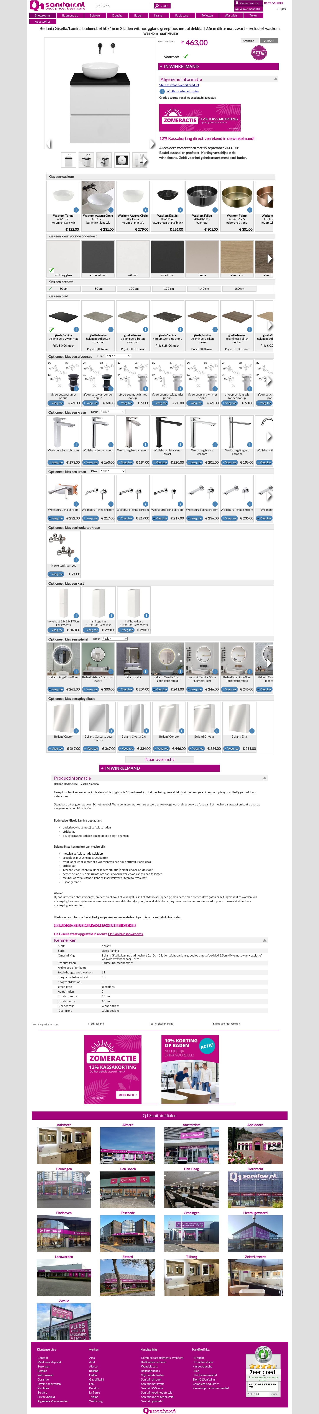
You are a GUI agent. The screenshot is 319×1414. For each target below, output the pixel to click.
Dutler (93, 1375)
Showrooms (42, 15)
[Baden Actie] (190, 1069)
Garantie (42, 1379)
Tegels (253, 15)
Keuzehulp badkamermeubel (210, 1388)
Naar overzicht (159, 759)
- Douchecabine (202, 1362)
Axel (92, 1362)
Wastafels (231, 15)
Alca (92, 1358)
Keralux (94, 1388)
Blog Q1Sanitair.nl (203, 1379)
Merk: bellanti (96, 1023)
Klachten (43, 1388)
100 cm (134, 288)
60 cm (63, 288)
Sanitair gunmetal (152, 1401)
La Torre (94, 1392)
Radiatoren (182, 15)
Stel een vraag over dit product (179, 85)
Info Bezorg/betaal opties (182, 91)
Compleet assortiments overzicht (162, 1358)
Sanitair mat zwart (152, 1384)
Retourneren (45, 1375)
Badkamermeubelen (153, 1362)
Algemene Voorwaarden (52, 1401)
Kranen (158, 15)
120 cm (169, 288)
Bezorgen (43, 1366)
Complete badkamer (205, 1384)
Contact (42, 1358)
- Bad (195, 1371)
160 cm (239, 288)
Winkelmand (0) (250, 9)
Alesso (93, 1366)
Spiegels (95, 15)
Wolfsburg (95, 1401)
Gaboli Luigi (96, 1379)
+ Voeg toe (55, 403)
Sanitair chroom (151, 1379)
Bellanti (93, 1371)
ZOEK (165, 6)
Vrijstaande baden (152, 1375)
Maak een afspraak (49, 1362)
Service (42, 1392)
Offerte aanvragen (49, 1384)
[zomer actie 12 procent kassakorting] (200, 117)
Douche (117, 15)
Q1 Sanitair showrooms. (125, 934)
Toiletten (207, 15)
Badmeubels (70, 15)
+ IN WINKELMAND (179, 66)
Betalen (42, 1371)
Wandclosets (149, 1366)
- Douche (198, 1358)
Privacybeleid (46, 1397)
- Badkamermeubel (204, 1375)
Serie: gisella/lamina (162, 1023)
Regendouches (150, 1371)
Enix (91, 1384)
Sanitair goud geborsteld (156, 1392)
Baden (138, 15)
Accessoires (42, 21)
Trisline (93, 1397)
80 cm (99, 288)
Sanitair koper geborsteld (157, 1397)
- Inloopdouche (202, 1366)
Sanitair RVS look (152, 1388)
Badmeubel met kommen (226, 1023)
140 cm (204, 288)
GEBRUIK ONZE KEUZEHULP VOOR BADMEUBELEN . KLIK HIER (95, 925)
